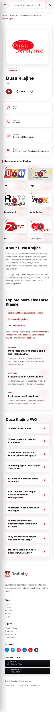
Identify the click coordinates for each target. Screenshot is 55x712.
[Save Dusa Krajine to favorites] (31, 91)
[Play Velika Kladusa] (40, 200)
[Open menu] (5, 5)
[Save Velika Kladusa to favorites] (31, 194)
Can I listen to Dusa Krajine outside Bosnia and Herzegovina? (22, 494)
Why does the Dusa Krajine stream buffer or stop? (22, 538)
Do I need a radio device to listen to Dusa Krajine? (22, 551)
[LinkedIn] (24, 650)
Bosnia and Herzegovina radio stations (25, 313)
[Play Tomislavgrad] (14, 200)
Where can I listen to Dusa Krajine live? (22, 441)
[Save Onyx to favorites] (31, 168)
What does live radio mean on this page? (23, 509)
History (8, 613)
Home (4, 15)
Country (13, 15)
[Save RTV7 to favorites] (5, 221)
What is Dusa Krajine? (19, 428)
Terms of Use (10, 634)
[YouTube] (30, 650)
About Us (9, 631)
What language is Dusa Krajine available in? (24, 467)
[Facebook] (7, 650)
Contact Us (10, 637)
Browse (8, 607)
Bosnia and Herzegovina (30, 15)
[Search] (40, 5)
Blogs (7, 617)
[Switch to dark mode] (50, 5)
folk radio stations (16, 325)
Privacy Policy (11, 628)
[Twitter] (13, 650)
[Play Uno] (14, 174)
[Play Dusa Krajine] (9, 91)
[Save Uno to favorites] (5, 168)
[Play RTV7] (14, 227)
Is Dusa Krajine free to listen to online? (23, 480)
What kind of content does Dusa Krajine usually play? (22, 454)
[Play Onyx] (40, 174)
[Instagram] (19, 650)
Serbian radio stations (18, 319)
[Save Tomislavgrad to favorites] (5, 194)
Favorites (9, 610)
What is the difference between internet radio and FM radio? (22, 523)
